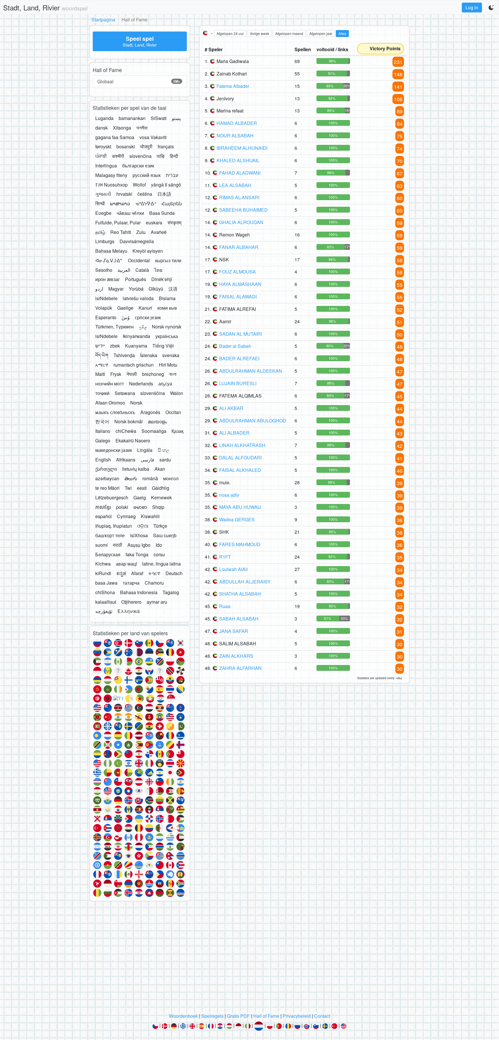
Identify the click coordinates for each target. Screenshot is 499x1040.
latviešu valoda (138, 298)
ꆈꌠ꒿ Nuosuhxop (111, 184)
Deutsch (174, 573)
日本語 (164, 194)
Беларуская (107, 554)
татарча (131, 582)
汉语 (173, 288)
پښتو (176, 118)
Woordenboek (183, 1016)
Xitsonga (122, 127)
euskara (154, 222)
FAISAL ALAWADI (238, 296)
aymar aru (157, 601)
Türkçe (160, 525)
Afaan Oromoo (110, 402)
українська (166, 336)
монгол (170, 478)
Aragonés (150, 412)
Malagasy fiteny (111, 175)
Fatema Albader (233, 86)
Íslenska (148, 355)
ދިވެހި (143, 326)
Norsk (136, 402)
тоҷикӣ (102, 393)
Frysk (115, 374)
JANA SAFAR (233, 631)
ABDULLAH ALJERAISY (245, 581)
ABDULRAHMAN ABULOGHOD (252, 420)
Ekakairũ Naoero (133, 440)
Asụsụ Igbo (138, 545)
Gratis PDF (238, 1016)
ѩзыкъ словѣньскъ (115, 412)
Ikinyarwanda (136, 336)
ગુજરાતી (103, 194)
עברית (172, 175)
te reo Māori (107, 488)
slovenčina (140, 156)
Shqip (158, 507)
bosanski (125, 146)
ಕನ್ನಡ (121, 573)
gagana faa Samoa (114, 137)
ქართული (106, 468)
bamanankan (132, 118)
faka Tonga (137, 554)
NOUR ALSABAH (235, 135)
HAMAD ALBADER (237, 123)
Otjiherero (131, 601)
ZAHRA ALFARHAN (240, 668)
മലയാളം (157, 421)
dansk (101, 127)
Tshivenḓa (124, 355)
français (166, 146)
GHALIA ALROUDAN (241, 222)
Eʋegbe (103, 213)
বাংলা (172, 374)
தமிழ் (100, 232)
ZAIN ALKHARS (236, 656)
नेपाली (131, 374)
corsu (159, 554)
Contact (322, 1016)
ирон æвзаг (107, 279)
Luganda (104, 118)
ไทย (158, 270)
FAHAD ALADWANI (239, 172)
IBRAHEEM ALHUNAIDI (242, 148)
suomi (101, 545)
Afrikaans (125, 459)
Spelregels (212, 1016)
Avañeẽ (159, 232)
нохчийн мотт (109, 383)
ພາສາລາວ (120, 203)
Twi (128, 488)
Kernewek (161, 497)
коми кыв (167, 307)
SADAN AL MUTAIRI (240, 333)
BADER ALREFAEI (239, 358)
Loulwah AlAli (233, 569)
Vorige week (259, 33)
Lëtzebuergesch (111, 497)
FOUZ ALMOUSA (237, 271)
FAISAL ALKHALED (240, 470)
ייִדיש (100, 345)
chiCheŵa (126, 431)
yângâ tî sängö (166, 184)
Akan (159, 468)
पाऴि (161, 156)
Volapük (103, 307)
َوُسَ (126, 317)
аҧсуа (165, 383)
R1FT (225, 556)
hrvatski (124, 194)
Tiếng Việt (163, 345)
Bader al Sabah (235, 346)
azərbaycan (107, 478)
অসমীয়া (142, 127)
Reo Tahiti (120, 232)
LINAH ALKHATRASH (242, 445)
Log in (472, 7)
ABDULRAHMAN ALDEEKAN (250, 370)
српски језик (148, 317)
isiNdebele (106, 298)
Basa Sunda (162, 213)
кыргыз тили (168, 260)
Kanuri (145, 307)
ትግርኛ (154, 573)
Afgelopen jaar (320, 33)
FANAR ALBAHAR (238, 247)
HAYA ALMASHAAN (240, 284)
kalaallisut (105, 601)
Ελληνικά (129, 611)
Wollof (139, 184)
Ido (159, 545)
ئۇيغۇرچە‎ (103, 611)
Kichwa (103, 563)
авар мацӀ (126, 563)
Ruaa (224, 606)
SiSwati (159, 118)
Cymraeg (126, 516)
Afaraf (137, 573)
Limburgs (104, 241)
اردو (99, 288)
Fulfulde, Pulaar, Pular (118, 222)
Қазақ (177, 431)
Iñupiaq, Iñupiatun (113, 525)
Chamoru (154, 582)
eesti (142, 488)
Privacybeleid (297, 1016)
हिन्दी (174, 156)
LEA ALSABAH (235, 185)
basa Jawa (106, 582)
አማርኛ (101, 364)
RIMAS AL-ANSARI (239, 197)
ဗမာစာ (140, 507)
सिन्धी (100, 203)
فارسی (147, 459)
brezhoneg (153, 374)
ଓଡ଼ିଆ (142, 525)
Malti (100, 374)
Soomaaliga (153, 431)
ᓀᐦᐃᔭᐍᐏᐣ (145, 203)
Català (142, 270)
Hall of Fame (266, 1016)
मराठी (117, 545)
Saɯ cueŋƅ (164, 535)
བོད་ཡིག (101, 355)
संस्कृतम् (174, 222)
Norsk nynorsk (166, 326)
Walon (176, 393)
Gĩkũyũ (156, 288)
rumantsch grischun (133, 364)
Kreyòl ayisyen (148, 250)
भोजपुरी (146, 146)
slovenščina (152, 393)
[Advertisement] (249, 958)
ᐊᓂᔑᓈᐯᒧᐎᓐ (109, 260)
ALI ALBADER (234, 432)
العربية (124, 270)
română (150, 478)
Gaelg (139, 497)
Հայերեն (171, 203)
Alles (342, 33)
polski (122, 507)
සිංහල (164, 450)
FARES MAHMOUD (239, 544)
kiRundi (103, 573)
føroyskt (103, 146)
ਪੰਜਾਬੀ (101, 156)
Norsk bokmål (128, 421)
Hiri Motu (168, 364)
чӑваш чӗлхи (130, 213)
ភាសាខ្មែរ (103, 507)
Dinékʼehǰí (161, 279)
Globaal (138, 81)
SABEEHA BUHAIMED (243, 209)
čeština (144, 194)
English (103, 459)
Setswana (125, 393)
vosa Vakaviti (153, 137)
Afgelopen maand (289, 33)
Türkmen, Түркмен (114, 326)
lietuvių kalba (135, 468)
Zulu (141, 232)
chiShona (105, 592)
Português (135, 279)
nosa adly (229, 495)
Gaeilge (125, 307)
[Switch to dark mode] (491, 7)
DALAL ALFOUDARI (240, 457)
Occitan (173, 412)
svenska (170, 355)
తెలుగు (130, 478)
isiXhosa (139, 535)
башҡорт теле (110, 535)
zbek (115, 345)
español (103, 516)
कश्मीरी (118, 156)
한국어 (102, 421)
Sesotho (103, 270)
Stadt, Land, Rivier (45, 7)
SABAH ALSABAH (238, 618)
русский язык (147, 175)
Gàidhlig (160, 488)
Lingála (144, 450)
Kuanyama (136, 345)
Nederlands (141, 383)
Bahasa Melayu (111, 250)
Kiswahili (150, 516)
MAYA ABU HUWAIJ (240, 507)
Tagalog (171, 592)
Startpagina (103, 19)
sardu (165, 459)
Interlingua (106, 165)
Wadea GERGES (237, 519)
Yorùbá (136, 288)
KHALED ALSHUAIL (238, 160)
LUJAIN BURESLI (237, 383)
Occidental (139, 260)
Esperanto (105, 317)
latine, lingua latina (161, 563)
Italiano (102, 431)
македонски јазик (113, 450)
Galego (102, 440)
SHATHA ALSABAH (240, 593)
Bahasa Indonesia (138, 592)
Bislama (167, 298)
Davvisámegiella (137, 241)
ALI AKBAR (231, 408)
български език (138, 165)
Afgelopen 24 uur (230, 33)
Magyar (116, 288)
